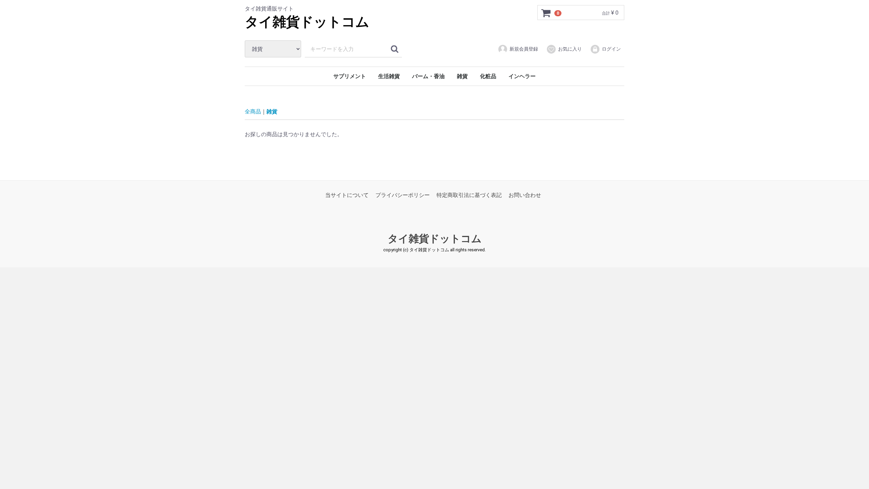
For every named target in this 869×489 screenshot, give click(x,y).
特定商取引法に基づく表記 (469, 195)
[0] (546, 12)
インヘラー (522, 76)
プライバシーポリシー (402, 195)
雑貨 (462, 76)
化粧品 (488, 76)
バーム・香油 (428, 76)
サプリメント (349, 76)
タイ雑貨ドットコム (307, 22)
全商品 (253, 111)
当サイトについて (347, 195)
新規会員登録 (524, 49)
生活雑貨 (389, 76)
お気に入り (570, 49)
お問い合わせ (525, 195)
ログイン (611, 49)
